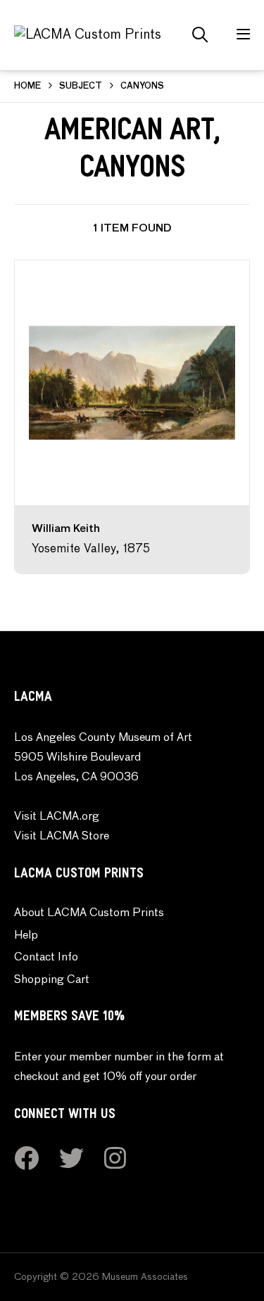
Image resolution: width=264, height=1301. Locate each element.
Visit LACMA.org (56, 817)
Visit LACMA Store (61, 836)
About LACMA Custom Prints (89, 913)
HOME (27, 86)
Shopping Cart (51, 980)
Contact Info (46, 957)
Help (26, 935)
